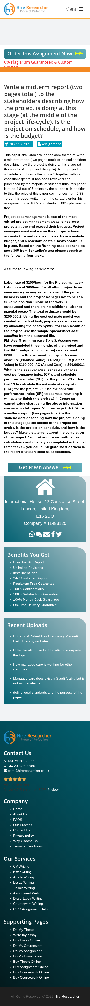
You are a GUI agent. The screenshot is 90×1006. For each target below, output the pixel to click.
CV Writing (21, 866)
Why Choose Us (25, 841)
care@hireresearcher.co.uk (28, 771)
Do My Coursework (27, 945)
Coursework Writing (28, 904)
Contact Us (21, 830)
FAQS (17, 819)
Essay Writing (23, 882)
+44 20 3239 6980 (21, 766)
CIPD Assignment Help (30, 909)
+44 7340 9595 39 (20, 761)
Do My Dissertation (27, 956)
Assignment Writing (27, 893)
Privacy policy (23, 835)
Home (17, 809)
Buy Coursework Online (31, 972)
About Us (20, 814)
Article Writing (23, 877)
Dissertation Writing (28, 898)
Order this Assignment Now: (45, 53)
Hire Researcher (66, 996)
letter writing (22, 872)
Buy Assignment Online (30, 967)
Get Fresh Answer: (45, 467)
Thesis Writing (24, 888)
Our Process (22, 825)
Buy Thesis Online (27, 961)
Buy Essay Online (26, 940)
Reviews (53, 789)
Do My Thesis (23, 930)
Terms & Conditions (28, 846)
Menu (72, 9)
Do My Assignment (27, 951)
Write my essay (24, 935)
